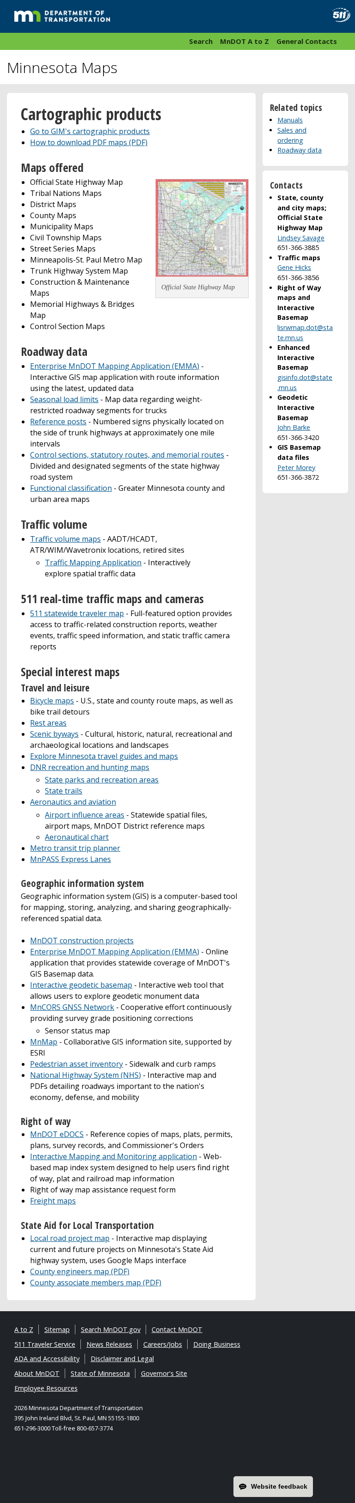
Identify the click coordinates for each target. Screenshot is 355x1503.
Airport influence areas (84, 815)
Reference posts (58, 421)
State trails (63, 791)
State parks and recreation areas (102, 780)
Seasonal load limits (64, 399)
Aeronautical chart (77, 837)
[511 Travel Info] (338, 15)
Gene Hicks (294, 267)
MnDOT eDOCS (57, 1134)
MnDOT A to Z (244, 41)
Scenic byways (54, 734)
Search (201, 41)
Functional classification (71, 488)
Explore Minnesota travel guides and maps (104, 756)
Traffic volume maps (65, 539)
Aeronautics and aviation (73, 802)
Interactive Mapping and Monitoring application (113, 1156)
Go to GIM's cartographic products (90, 131)
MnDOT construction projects (82, 940)
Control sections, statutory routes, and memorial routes (127, 455)
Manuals (290, 120)
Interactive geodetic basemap (81, 985)
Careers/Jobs (162, 1344)
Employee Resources (46, 1388)
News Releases (109, 1344)
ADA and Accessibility (47, 1358)
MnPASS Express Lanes (70, 859)
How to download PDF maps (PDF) (88, 142)
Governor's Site (164, 1373)
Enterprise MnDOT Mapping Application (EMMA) (114, 366)
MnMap (43, 1042)
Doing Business (216, 1344)
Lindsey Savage (300, 237)
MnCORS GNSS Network (72, 1007)
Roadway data (299, 150)
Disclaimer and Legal (122, 1358)
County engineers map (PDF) (79, 1271)
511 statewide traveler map (77, 613)
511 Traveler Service (44, 1344)
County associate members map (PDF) (95, 1282)
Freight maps (53, 1201)
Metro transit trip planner (75, 848)
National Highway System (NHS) (85, 1075)
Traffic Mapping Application (93, 562)
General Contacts (306, 41)
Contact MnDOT (177, 1329)
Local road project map (70, 1238)
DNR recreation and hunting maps (89, 767)
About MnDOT (37, 1373)
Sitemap (57, 1329)
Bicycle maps (52, 701)
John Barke (293, 427)
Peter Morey (296, 467)
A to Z (23, 1329)
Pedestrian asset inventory (76, 1064)
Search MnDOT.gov (111, 1329)
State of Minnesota (100, 1373)
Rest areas (48, 723)
